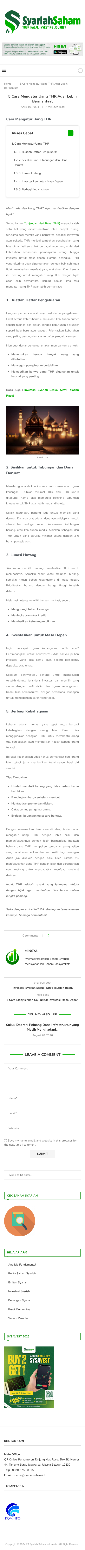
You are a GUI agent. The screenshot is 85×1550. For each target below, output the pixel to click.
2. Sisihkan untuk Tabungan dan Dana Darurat (40, 162)
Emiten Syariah (17, 1282)
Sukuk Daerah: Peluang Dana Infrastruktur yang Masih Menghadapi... (42, 1027)
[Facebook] (59, 70)
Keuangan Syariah (19, 1300)
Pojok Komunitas (19, 1309)
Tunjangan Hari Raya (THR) (42, 223)
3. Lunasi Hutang (30, 173)
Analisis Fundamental (22, 1265)
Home (7, 84)
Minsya (31, 951)
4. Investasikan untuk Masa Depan (41, 181)
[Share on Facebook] (54, 936)
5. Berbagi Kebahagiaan (34, 189)
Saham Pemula (18, 1318)
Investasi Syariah (19, 1291)
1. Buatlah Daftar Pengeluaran (38, 152)
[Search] (73, 70)
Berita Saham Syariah (22, 1273)
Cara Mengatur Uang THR (31, 144)
